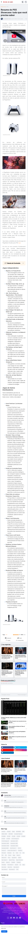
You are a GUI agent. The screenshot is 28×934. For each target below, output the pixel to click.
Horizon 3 (4, 850)
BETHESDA (18, 831)
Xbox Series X (12, 869)
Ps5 (7, 6)
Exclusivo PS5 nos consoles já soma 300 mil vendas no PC (7, 657)
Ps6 (6, 855)
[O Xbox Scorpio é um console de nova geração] (4, 722)
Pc (20, 852)
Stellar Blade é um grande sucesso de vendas (17, 737)
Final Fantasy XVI (5, 841)
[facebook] (7, 747)
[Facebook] (8, 918)
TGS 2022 (4, 864)
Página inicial (3, 6)
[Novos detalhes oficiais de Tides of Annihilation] (4, 728)
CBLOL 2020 (4, 833)
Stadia (19, 857)
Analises (8, 831)
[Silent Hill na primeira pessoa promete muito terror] (20, 650)
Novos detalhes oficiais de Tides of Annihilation (17, 727)
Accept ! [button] (4, 931)
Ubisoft (16, 864)
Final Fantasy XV (15, 838)
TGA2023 (18, 862)
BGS (23, 831)
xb (20, 864)
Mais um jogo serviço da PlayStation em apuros (17, 732)
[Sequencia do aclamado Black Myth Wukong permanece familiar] (7, 665)
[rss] (20, 918)
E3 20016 (3, 836)
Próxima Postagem (22, 694)
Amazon (3, 831)
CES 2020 (11, 833)
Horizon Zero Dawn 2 (12, 850)
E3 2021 (3, 838)
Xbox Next (4, 867)
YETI (17, 869)
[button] (2, 2)
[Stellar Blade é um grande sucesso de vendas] (4, 738)
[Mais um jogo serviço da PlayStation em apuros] (4, 733)
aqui (19, 243)
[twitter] (11, 918)
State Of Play (11, 860)
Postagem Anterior (6, 694)
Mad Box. (20, 850)
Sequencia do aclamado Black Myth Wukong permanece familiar (7, 672)
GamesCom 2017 (14, 841)
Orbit (17, 852)
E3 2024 (8, 838)
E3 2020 (23, 836)
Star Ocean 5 (4, 860)
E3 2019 (18, 836)
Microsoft (4, 852)
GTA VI (19, 848)
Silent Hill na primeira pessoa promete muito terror (20, 657)
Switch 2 (8, 862)
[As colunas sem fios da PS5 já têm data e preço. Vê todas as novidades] (20, 665)
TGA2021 (13, 862)
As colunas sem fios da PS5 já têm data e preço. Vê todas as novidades (20, 672)
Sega (14, 855)
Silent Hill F (4, 857)
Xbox (24, 864)
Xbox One (10, 867)
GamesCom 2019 (14, 843)
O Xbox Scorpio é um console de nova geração (17, 722)
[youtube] (7, 750)
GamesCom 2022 (14, 845)
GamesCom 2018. (5, 843)
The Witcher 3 (10, 864)
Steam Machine (19, 860)
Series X (18, 855)
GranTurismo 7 (13, 848)
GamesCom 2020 (5, 845)
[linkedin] (7, 753)
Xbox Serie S (16, 867)
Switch (3, 862)
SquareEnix (14, 857)
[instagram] (17, 918)
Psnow (9, 855)
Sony (9, 857)
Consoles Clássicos (18, 833)
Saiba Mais (3, 928)
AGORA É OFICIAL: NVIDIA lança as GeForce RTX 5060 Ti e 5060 (13, 718)
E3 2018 (13, 836)
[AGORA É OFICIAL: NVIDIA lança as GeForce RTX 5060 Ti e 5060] (14, 707)
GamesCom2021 (5, 848)
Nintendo (9, 852)
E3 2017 (8, 836)
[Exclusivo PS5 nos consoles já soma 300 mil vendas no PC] (7, 650)
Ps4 (23, 852)
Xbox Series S (4, 869)
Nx (13, 852)
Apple (13, 831)
